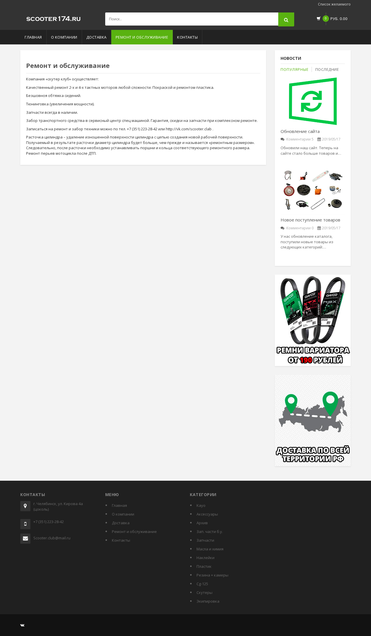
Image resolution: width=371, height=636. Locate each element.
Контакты (187, 37)
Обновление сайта (300, 131)
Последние (327, 69)
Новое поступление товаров (310, 220)
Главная (33, 37)
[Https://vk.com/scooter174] (22, 625)
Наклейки (205, 557)
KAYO (201, 505)
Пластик (204, 566)
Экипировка (208, 601)
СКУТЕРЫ (204, 592)
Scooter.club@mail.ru (51, 537)
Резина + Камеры (212, 575)
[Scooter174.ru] (53, 17)
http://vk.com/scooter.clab (189, 128)
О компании (64, 37)
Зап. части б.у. (210, 531)
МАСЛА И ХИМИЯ (210, 549)
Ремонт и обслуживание (142, 37)
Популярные (295, 69)
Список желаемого (334, 4)
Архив (202, 522)
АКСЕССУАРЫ (207, 514)
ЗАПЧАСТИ (205, 540)
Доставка (96, 37)
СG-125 (202, 583)
